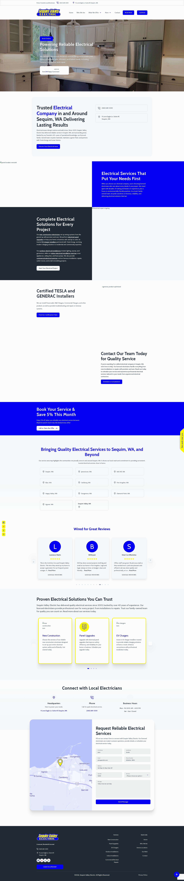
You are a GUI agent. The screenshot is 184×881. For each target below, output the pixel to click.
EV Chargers (114, 848)
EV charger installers (49, 242)
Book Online (46, 38)
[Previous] (34, 645)
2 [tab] (79, 584)
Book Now (128, 13)
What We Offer (94, 13)
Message (100, 781)
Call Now (142, 13)
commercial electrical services (47, 258)
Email (99, 758)
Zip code (99, 773)
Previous (34, 562)
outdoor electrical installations (50, 251)
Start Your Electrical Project (48, 268)
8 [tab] (96, 584)
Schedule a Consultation (111, 382)
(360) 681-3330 (64, 3)
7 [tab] (93, 584)
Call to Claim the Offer (46, 428)
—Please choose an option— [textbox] (134, 776)
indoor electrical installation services (64, 253)
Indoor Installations (112, 856)
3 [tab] (82, 584)
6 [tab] (90, 584)
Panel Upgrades (113, 843)
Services (128, 773)
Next (150, 560)
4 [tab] (96, 668)
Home (71, 13)
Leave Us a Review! (49, 867)
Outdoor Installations (112, 852)
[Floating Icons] (176, 874)
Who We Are (81, 13)
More (106, 13)
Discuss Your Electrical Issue (48, 146)
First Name (100, 750)
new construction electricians (49, 234)
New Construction (113, 839)
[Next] (150, 643)
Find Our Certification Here (48, 315)
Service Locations (142, 848)
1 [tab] (76, 584)
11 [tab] (105, 584)
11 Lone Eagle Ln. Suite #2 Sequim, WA (86, 3)
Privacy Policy (143, 875)
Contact (117, 13)
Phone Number (129, 758)
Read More (50, 570)
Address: (100, 766)
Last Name (128, 750)
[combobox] (137, 775)
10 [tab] (103, 584)
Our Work (144, 852)
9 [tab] (99, 584)
